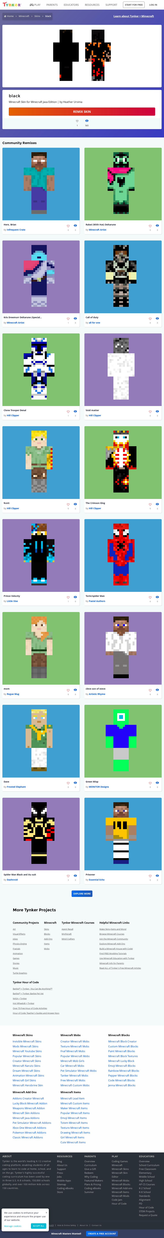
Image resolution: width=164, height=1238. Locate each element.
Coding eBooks (65, 1188)
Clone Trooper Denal (15, 410)
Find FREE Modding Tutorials (113, 953)
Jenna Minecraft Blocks (121, 1085)
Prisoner (90, 874)
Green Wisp (92, 781)
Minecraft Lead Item (73, 1098)
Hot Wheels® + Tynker (23, 1003)
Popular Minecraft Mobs (75, 1056)
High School (145, 1180)
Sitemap (61, 1184)
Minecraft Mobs (120, 1180)
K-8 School (145, 1192)
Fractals (16, 948)
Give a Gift (90, 1169)
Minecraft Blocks (121, 1184)
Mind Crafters (68, 938)
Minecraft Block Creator (122, 1041)
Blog (59, 1161)
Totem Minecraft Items (74, 1123)
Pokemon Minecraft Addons (29, 1132)
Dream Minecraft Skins (26, 1070)
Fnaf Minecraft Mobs (73, 1051)
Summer (89, 1192)
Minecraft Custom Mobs (75, 1085)
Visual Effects (19, 933)
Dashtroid (12, 879)
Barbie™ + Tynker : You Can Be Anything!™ (32, 988)
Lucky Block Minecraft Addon (30, 1103)
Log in (153, 4)
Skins (37, 16)
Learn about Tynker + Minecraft (134, 16)
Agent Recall (67, 929)
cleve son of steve (95, 688)
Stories (16, 963)
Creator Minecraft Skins (27, 1061)
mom (7, 688)
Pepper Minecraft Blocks (123, 1075)
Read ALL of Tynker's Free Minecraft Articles (120, 968)
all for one (94, 322)
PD (140, 1203)
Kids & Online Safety (66, 1225)
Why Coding (91, 1176)
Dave (6, 781)
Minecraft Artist (97, 229)
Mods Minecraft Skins (25, 1046)
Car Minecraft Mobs (72, 1066)
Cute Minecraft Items (73, 1142)
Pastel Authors (97, 601)
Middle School (147, 1176)
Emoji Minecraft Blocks (121, 1066)
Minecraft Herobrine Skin (28, 1085)
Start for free (134, 4)
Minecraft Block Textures (123, 1056)
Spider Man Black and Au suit (20, 874)
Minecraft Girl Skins (24, 1080)
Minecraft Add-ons (122, 1188)
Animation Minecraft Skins (28, 1075)
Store (60, 1192)
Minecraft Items (120, 1192)
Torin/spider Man (95, 595)
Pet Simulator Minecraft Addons (32, 1123)
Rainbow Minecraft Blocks (123, 1070)
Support (61, 1169)
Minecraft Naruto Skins (26, 1066)
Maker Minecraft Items (74, 1108)
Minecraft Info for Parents (111, 963)
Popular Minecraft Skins (27, 1056)
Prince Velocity (12, 595)
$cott (6, 503)
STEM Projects (147, 1211)
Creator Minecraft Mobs (75, 1041)
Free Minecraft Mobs (73, 1080)
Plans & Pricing (92, 1184)
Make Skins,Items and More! (112, 929)
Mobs (46, 948)
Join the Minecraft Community (113, 938)
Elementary (145, 1172)
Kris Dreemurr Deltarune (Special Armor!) (23, 317)
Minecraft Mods (120, 1195)
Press (60, 1172)
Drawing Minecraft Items (75, 1132)
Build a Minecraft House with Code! (116, 948)
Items (46, 943)
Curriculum (90, 1165)
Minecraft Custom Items (75, 1103)
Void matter (92, 410)
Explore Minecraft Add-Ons (112, 943)
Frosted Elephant (16, 786)
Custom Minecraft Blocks (123, 1046)
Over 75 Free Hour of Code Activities (30, 1008)
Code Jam (117, 1199)
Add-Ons (48, 938)
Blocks (47, 933)
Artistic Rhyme (97, 694)
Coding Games (120, 1161)
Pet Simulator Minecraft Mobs (79, 1070)
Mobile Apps (64, 1180)
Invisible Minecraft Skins (27, 1041)
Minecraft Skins (120, 1169)
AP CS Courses (147, 1184)
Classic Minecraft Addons (28, 1137)
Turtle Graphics (20, 973)
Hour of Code (119, 1203)
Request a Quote (148, 1215)
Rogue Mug (13, 694)
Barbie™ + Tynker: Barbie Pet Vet (28, 993)
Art (14, 929)
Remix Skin (82, 112)
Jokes (15, 938)
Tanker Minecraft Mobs (74, 1075)
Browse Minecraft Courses (111, 933)
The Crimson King (95, 503)
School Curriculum (149, 1165)
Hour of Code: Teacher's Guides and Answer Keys (36, 1013)
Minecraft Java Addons (26, 1118)
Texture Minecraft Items (75, 1128)
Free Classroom (147, 1169)
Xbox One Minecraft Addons (29, 1128)
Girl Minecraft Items (72, 1137)
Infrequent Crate (16, 229)
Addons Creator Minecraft (28, 1098)
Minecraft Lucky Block (121, 1061)
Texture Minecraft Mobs (75, 1046)
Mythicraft (67, 933)
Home (10, 16)
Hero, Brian (10, 224)
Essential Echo (97, 879)
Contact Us (97, 1225)
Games (16, 958)
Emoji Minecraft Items (74, 1118)
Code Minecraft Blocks (121, 1080)
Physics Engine (20, 943)
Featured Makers (93, 1180)
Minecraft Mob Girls (72, 1061)
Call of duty (92, 317)
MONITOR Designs (99, 786)
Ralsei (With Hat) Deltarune (101, 224)
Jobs (59, 1176)
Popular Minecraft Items (75, 1113)
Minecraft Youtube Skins (27, 1051)
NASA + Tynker (20, 998)
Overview (89, 1161)
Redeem (88, 1172)
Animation (18, 953)
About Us (62, 1165)
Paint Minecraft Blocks (121, 1051)
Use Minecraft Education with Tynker (116, 958)
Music (15, 968)
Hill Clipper (13, 415)
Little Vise (12, 601)
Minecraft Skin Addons (26, 1113)
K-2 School (145, 1188)
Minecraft (24, 16)
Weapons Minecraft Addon (29, 1108)
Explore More (82, 893)
